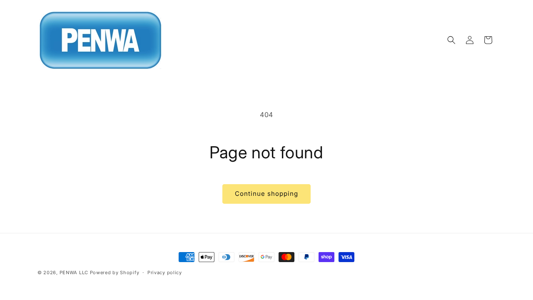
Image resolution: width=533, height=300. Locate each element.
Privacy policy (164, 272)
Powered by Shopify (114, 272)
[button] (451, 40)
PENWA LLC (74, 272)
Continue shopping (266, 194)
